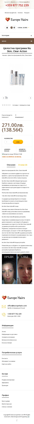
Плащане (26, 13)
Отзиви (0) (22, 165)
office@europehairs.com (17, 306)
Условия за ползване (8, 337)
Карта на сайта (6, 364)
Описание (11, 165)
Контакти (5, 358)
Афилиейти (5, 382)
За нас (4, 331)
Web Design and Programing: (19, 417)
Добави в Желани (7, 150)
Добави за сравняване (22, 150)
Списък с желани (7, 407)
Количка (20, 13)
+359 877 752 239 (17, 5)
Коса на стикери (7, 343)
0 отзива (15, 105)
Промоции (5, 385)
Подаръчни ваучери (8, 380)
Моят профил (6, 401)
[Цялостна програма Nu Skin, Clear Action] (17, 78)
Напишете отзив (25, 105)
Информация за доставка (9, 334)
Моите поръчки (7, 404)
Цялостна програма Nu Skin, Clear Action (20, 55)
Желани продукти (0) (10, 13)
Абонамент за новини (8, 361)
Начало (4, 55)
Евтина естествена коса (9, 340)
